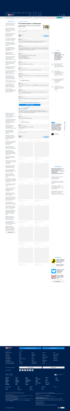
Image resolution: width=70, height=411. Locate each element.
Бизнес (20, 354)
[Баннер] (59, 18)
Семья (44, 363)
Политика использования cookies (40, 402)
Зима (32, 352)
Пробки (35, 15)
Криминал (33, 354)
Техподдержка (7, 360)
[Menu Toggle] (6, 15)
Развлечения (45, 360)
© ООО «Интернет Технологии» (9, 407)
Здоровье (20, 363)
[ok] (25, 370)
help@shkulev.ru (12, 400)
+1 (45, 51)
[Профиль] (64, 15)
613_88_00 (22, 108)
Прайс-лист (7, 354)
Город (20, 357)
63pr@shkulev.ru (48, 395)
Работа (44, 358)
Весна (20, 355)
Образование (34, 363)
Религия (44, 361)
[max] (28, 370)
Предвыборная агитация (9, 361)
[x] (30, 370)
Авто (20, 352)
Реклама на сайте (8, 352)
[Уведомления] (62, 15)
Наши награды (7, 357)
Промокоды (58, 257)
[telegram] (20, 370)
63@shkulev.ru (16, 399)
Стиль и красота (56, 354)
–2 (48, 78)
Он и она (44, 352)
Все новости (11, 21)
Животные (21, 361)
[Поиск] (59, 15)
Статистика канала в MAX (9, 363)
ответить (20, 51)
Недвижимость (34, 361)
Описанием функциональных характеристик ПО (42, 398)
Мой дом (33, 358)
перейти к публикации (24, 21)
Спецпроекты (55, 360)
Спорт (54, 352)
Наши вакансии (8, 358)
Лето (32, 357)
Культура (33, 355)
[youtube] (32, 370)
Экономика (55, 358)
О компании (7, 355)
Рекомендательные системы (39, 403)
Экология (55, 357)
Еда (19, 360)
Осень (44, 354)
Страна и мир (55, 355)
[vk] (23, 370)
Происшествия (45, 357)
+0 (45, 60)
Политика (44, 355)
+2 (45, 100)
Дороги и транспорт (22, 358)
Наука (33, 360)
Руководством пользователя (40, 397)
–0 (48, 51)
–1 (48, 114)
